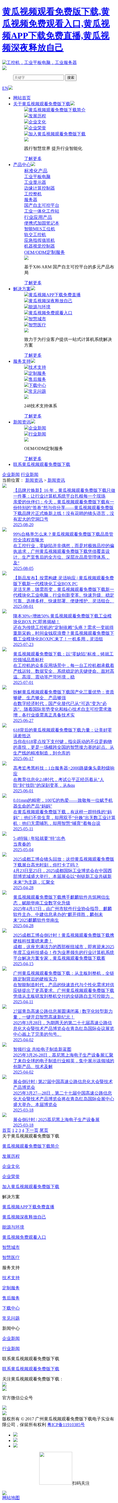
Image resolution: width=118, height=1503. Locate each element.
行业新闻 (29, 474)
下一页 (31, 1130)
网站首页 (22, 97)
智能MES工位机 (39, 229)
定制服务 (11, 1288)
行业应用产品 (38, 217)
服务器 (30, 199)
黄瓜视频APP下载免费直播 (28, 1207)
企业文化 (11, 1166)
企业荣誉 (11, 1176)
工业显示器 (35, 182)
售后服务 (11, 1298)
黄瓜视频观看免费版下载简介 (30, 1146)
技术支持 (11, 1277)
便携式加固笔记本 (41, 223)
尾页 (44, 1130)
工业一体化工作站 (41, 211)
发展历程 (11, 1156)
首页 (6, 1130)
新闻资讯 (34, 480)
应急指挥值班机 (39, 240)
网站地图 (11, 1497)
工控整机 (33, 193)
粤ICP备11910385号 (66, 1424)
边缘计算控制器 (39, 188)
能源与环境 (13, 1227)
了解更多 (33, 158)
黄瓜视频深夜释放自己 (24, 1217)
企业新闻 (11, 474)
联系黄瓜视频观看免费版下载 (41, 464)
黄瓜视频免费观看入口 (24, 1237)
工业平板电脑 (37, 176)
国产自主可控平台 (41, 205)
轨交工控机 (35, 234)
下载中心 (11, 1308)
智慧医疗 (11, 1257)
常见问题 (11, 1318)
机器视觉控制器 (39, 246)
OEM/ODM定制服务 (44, 252)
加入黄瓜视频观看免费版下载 (30, 1186)
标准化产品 (35, 170)
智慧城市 (11, 1247)
